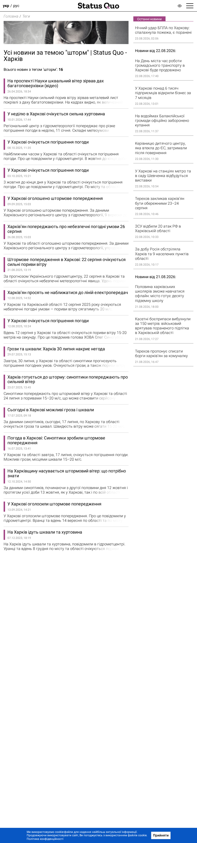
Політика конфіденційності (45, 839)
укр (6, 5)
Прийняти (161, 835)
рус (16, 5)
